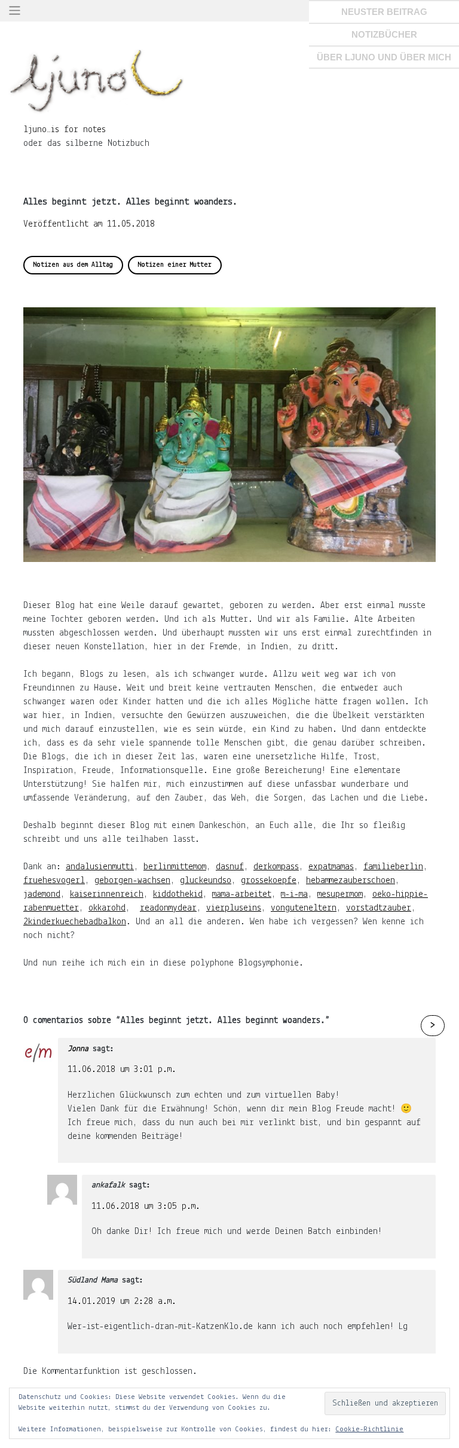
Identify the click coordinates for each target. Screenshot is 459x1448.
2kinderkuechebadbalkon (74, 922)
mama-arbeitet (241, 894)
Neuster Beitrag (384, 12)
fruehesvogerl (54, 880)
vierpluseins (233, 908)
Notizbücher (384, 34)
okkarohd (107, 908)
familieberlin (393, 867)
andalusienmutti (100, 867)
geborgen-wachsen (132, 880)
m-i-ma (294, 894)
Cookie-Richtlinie (369, 1429)
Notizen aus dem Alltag (73, 264)
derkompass (276, 867)
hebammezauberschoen (350, 880)
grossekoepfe (268, 880)
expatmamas (331, 867)
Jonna (78, 1048)
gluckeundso (205, 880)
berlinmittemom (174, 867)
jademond (41, 894)
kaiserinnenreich (106, 894)
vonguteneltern (303, 908)
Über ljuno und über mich (384, 57)
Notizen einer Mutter (175, 264)
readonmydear (168, 908)
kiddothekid (178, 894)
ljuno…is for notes (64, 130)
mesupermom (340, 894)
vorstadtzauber (378, 908)
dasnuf (230, 867)
